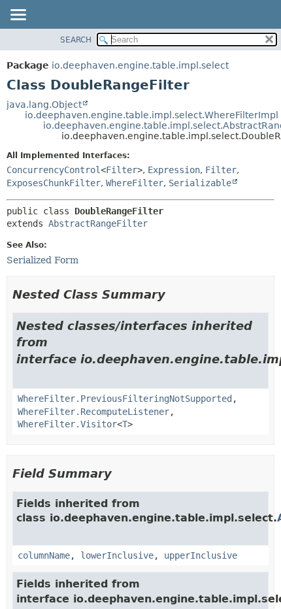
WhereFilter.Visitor (67, 424)
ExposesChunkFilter (54, 183)
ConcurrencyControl (54, 170)
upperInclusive (200, 555)
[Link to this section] (174, 294)
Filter (121, 170)
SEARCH (75, 39)
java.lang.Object (44, 104)
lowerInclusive (117, 555)
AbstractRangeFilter (98, 223)
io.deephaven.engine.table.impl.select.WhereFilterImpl (151, 115)
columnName (44, 555)
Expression (174, 170)
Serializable (200, 183)
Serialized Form (42, 260)
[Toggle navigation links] (18, 16)
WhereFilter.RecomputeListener (93, 411)
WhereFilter (134, 183)
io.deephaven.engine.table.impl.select (140, 65)
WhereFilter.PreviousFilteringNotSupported (125, 398)
